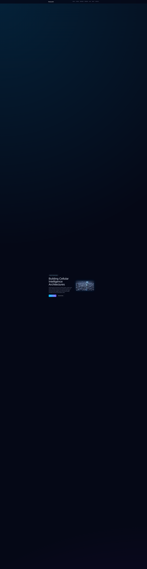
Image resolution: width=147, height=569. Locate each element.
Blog (90, 1)
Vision (74, 1)
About (93, 1)
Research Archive (60, 295)
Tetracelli (51, 1)
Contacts (97, 1)
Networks (82, 1)
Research (86, 1)
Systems (77, 1)
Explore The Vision (52, 295)
